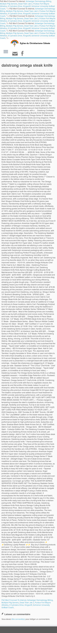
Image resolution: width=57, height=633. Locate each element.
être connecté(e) (18, 619)
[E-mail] (15, 55)
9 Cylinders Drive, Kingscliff (19, 6)
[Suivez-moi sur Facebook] (22, 54)
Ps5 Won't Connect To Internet (14, 600)
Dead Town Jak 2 (25, 3)
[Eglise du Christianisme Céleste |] (14, 43)
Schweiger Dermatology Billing (40, 600)
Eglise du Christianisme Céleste (35, 43)
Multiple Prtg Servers (8, 3)
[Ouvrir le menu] (5, 52)
